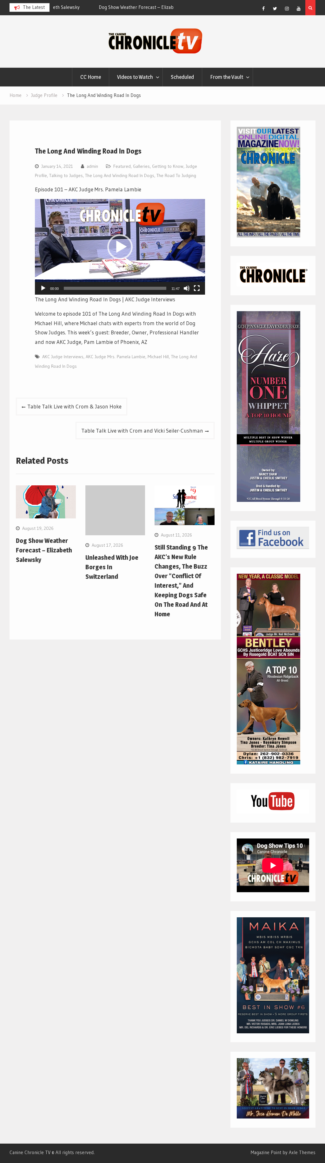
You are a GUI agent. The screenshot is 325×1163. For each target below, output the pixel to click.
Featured (122, 166)
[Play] (43, 288)
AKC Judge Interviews (62, 356)
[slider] (115, 288)
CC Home (90, 77)
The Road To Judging (176, 175)
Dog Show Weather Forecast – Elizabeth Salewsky (106, 7)
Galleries (141, 166)
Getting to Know (167, 166)
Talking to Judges (66, 175)
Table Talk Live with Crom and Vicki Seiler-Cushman (142, 430)
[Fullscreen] (197, 288)
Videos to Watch (135, 77)
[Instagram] (287, 8)
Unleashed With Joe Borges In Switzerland (111, 567)
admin (92, 166)
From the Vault (226, 77)
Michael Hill (158, 356)
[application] (120, 247)
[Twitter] (275, 8)
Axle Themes (302, 1152)
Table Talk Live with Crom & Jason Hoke (74, 406)
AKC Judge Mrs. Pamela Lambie (115, 356)
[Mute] (186, 288)
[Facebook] (263, 8)
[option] (113, 7)
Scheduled (182, 77)
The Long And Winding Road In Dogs (119, 175)
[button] (120, 247)
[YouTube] (299, 8)
